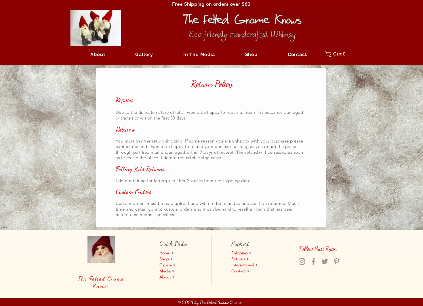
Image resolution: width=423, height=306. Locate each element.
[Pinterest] (336, 261)
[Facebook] (313, 261)
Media (165, 271)
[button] (144, 54)
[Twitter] (325, 261)
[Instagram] (302, 261)
